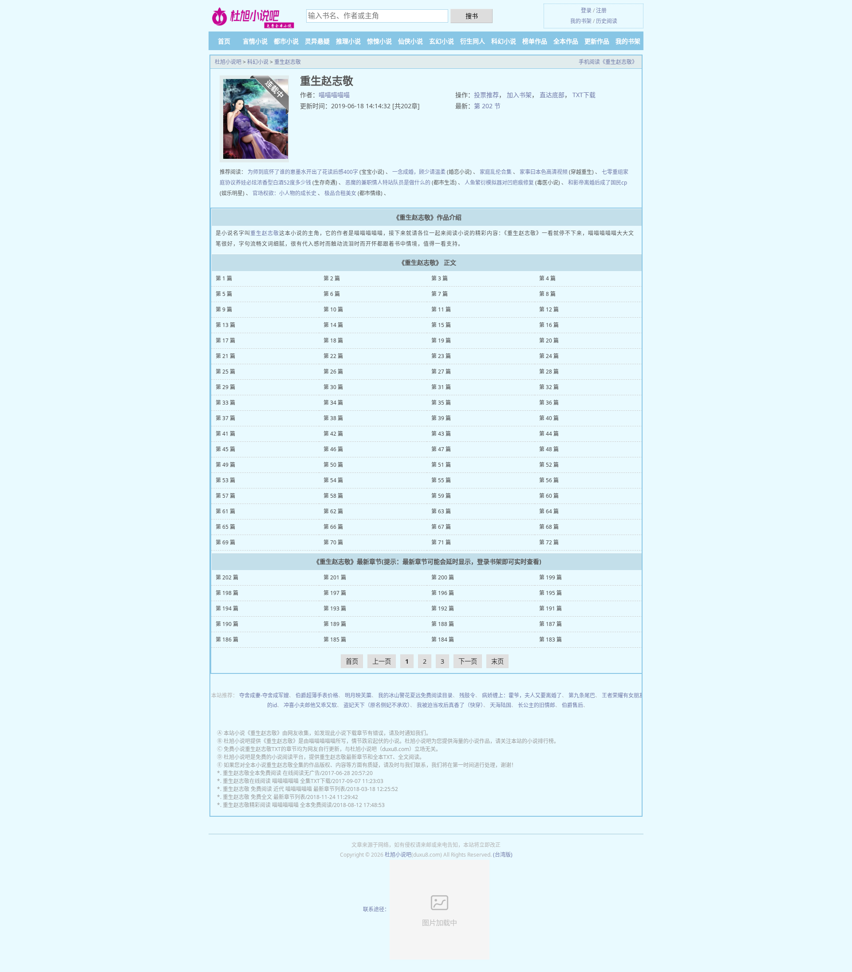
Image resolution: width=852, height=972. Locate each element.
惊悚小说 (379, 41)
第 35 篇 (441, 402)
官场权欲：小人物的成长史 (284, 193)
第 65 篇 (225, 527)
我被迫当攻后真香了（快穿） (450, 705)
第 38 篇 (333, 418)
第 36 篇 (549, 402)
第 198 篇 (227, 593)
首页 (224, 41)
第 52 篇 (549, 464)
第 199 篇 (550, 577)
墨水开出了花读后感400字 (327, 172)
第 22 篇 (333, 356)
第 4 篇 (547, 278)
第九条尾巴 (581, 695)
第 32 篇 (549, 387)
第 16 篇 (549, 325)
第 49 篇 (225, 464)
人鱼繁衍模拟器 (483, 182)
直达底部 (552, 95)
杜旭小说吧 (228, 62)
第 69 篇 (225, 542)
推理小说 (348, 41)
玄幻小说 (441, 41)
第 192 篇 (442, 608)
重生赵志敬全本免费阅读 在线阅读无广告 (271, 773)
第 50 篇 (333, 464)
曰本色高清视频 (549, 172)
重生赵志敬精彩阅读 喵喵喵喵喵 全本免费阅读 (277, 805)
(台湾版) (503, 854)
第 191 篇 (550, 608)
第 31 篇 (441, 387)
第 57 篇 (225, 496)
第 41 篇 (225, 433)
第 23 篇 (441, 356)
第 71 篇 (441, 542)
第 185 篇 (334, 639)
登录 (586, 10)
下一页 (467, 661)
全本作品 (565, 41)
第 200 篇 (442, 577)
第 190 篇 (227, 624)
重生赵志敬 (287, 62)
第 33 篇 (225, 402)
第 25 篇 (225, 371)
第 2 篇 (331, 278)
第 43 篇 (441, 433)
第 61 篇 (225, 511)
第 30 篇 (333, 387)
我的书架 (581, 21)
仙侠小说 (410, 41)
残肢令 (467, 695)
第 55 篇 (441, 480)
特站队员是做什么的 (406, 182)
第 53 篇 (225, 480)
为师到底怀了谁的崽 (272, 172)
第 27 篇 (441, 371)
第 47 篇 (441, 449)
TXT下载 (584, 95)
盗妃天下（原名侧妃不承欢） (376, 705)
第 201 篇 (334, 577)
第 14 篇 (333, 325)
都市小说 (286, 41)
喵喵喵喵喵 (334, 95)
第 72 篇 (549, 542)
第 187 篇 (550, 624)
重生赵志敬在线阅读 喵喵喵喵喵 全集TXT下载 (277, 781)
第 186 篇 (227, 639)
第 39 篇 (441, 418)
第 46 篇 (333, 449)
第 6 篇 (331, 294)
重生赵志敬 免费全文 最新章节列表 (264, 797)
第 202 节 (487, 106)
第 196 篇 (442, 593)
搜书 (471, 16)
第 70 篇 (333, 542)
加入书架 (519, 95)
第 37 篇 (225, 418)
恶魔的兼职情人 (364, 182)
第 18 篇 (333, 340)
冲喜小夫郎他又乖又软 (310, 705)
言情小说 (255, 41)
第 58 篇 (333, 496)
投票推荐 (486, 95)
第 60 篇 (549, 496)
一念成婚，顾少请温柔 (419, 172)
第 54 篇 (333, 480)
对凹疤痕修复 (518, 182)
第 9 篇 (224, 309)
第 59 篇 (441, 496)
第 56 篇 (549, 480)
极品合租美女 (340, 193)
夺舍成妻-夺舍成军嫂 (264, 695)
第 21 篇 (225, 356)
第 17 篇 (225, 340)
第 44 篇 (549, 433)
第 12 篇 (549, 309)
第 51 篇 (441, 464)
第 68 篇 (549, 527)
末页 (497, 661)
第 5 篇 (224, 294)
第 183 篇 (550, 639)
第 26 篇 (333, 371)
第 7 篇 (439, 294)
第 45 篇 (225, 449)
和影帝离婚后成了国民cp (597, 182)
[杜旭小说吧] (253, 17)
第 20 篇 (549, 340)
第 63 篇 (441, 511)
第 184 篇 (442, 639)
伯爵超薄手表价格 (317, 695)
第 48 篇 (549, 449)
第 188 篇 (442, 624)
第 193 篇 (334, 608)
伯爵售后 (572, 705)
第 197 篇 (334, 593)
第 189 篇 (334, 624)
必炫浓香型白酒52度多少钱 (278, 182)
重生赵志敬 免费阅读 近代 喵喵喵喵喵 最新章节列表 (284, 789)
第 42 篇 (333, 433)
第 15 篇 (441, 325)
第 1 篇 (224, 278)
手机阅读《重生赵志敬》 (608, 62)
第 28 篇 (549, 371)
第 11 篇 (441, 309)
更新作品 (596, 41)
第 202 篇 (227, 577)
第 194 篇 (227, 608)
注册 (601, 10)
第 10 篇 (333, 309)
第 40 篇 (549, 418)
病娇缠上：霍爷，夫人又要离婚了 (522, 695)
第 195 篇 (550, 593)
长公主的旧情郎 (536, 705)
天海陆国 (500, 705)
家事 (525, 172)
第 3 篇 (439, 278)
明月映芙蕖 (358, 695)
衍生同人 (472, 41)
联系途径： (376, 909)
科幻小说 (503, 41)
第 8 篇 (547, 294)
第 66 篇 (333, 527)
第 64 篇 (549, 511)
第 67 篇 (441, 527)
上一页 (381, 661)
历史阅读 (606, 21)
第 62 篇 (333, 511)
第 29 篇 (225, 387)
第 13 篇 (225, 325)
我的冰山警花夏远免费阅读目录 (415, 695)
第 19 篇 (441, 340)
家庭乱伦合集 (496, 172)
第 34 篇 (333, 402)
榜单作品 (534, 41)
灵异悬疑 (317, 41)
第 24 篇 (549, 356)
